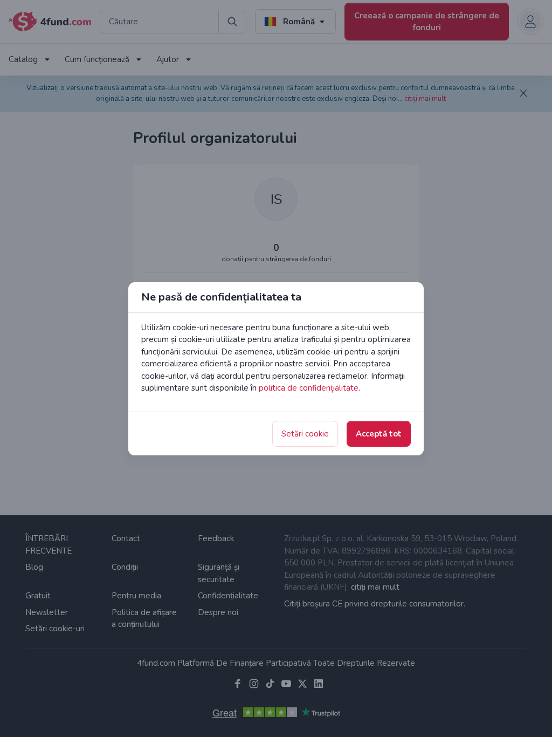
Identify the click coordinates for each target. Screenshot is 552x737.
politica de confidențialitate (308, 388)
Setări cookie (305, 433)
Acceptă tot (379, 433)
